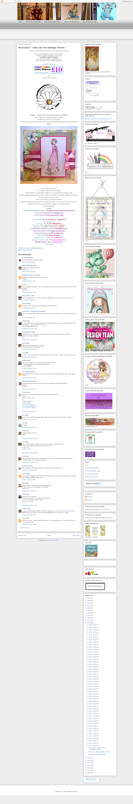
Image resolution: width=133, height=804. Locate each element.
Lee (23, 422)
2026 (88, 598)
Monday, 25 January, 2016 (29, 524)
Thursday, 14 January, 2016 (29, 470)
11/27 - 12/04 (93, 632)
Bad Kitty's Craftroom (28, 501)
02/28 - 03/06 (93, 726)
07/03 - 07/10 (93, 681)
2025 (88, 600)
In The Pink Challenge (28, 404)
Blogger (75, 791)
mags (23, 430)
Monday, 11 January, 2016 (29, 389)
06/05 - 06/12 (93, 691)
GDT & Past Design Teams (52, 21)
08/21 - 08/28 (93, 667)
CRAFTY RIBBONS (48, 64)
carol (23, 352)
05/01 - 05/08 (93, 703)
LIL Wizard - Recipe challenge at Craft (99, 752)
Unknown (25, 303)
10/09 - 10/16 (93, 649)
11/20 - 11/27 (92, 635)
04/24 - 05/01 (93, 706)
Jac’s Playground (27, 371)
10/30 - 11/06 (93, 642)
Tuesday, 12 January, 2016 (29, 419)
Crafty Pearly (25, 465)
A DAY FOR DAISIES (49, 78)
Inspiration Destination (38, 240)
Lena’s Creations (26, 449)
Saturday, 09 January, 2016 (29, 328)
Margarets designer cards (29, 275)
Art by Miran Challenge (54, 458)
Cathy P (24, 473)
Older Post (76, 535)
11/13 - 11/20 (92, 637)
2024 (88, 603)
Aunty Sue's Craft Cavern (38, 7)
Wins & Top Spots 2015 (33, 21)
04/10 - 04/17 (93, 711)
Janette (24, 321)
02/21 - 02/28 (93, 728)
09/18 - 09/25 (93, 657)
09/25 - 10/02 (93, 654)
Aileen (24, 518)
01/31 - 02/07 (93, 736)
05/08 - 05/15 (93, 701)
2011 (88, 768)
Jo (23, 284)
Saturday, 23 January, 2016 (29, 505)
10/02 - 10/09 (93, 652)
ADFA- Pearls (49, 244)
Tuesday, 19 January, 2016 (29, 491)
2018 (88, 618)
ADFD (24, 250)
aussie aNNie (26, 257)
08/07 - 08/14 (93, 671)
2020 (88, 613)
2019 (88, 615)
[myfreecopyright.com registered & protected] (98, 118)
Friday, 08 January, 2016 (28, 262)
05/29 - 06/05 (93, 694)
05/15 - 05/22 (93, 699)
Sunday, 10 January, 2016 (29, 368)
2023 (88, 605)
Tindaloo (24, 508)
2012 (88, 765)
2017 (88, 620)
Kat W (24, 483)
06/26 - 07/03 (93, 684)
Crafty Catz (29, 250)
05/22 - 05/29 (93, 696)
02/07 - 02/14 (93, 733)
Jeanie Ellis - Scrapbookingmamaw (32, 311)
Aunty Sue (90, 496)
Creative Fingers (69, 511)
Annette (24, 392)
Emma (24, 456)
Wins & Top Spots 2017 (90, 21)
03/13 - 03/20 (93, 721)
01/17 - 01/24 (93, 740)
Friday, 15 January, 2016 (28, 479)
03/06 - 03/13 (93, 723)
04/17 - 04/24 (93, 708)
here (108, 509)
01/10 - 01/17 (93, 743)
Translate (98, 109)
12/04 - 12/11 (93, 630)
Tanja (23, 415)
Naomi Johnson (27, 295)
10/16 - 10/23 (93, 647)
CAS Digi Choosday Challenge (97, 754)
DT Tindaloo (65, 512)
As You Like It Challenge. (29, 407)
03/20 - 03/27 (93, 718)
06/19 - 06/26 (93, 686)
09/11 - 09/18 (93, 659)
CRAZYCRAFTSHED (27, 265)
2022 (88, 608)
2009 (88, 772)
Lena (23, 442)
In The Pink (40, 235)
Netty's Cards (31, 397)
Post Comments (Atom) (52, 540)
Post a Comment (25, 527)
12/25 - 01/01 (93, 625)
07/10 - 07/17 (93, 679)
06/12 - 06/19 (93, 689)
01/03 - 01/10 (93, 745)
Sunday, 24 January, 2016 (29, 515)
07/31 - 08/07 (93, 674)
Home (20, 21)
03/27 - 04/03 (93, 716)
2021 (88, 610)
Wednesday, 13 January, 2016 (30, 453)
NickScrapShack (26, 332)
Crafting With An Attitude (38, 228)
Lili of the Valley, (26, 402)
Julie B (24, 343)
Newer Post (22, 535)
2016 (88, 622)
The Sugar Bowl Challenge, (29, 406)
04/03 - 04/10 (93, 713)
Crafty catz (45, 54)
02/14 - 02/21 (93, 731)
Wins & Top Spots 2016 (71, 21)
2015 (88, 758)
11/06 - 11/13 (92, 639)
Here (111, 517)
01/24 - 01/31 (93, 738)
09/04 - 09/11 (93, 662)
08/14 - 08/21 (93, 669)
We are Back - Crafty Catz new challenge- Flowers (97, 748)
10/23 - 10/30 (93, 644)
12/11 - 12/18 (93, 627)
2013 (88, 763)
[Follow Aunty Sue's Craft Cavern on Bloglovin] (93, 484)
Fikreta (24, 494)
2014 (88, 760)
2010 (88, 770)
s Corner (42, 237)
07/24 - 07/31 (93, 676)
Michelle (24, 360)
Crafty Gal (37, 237)
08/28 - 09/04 (93, 664)
